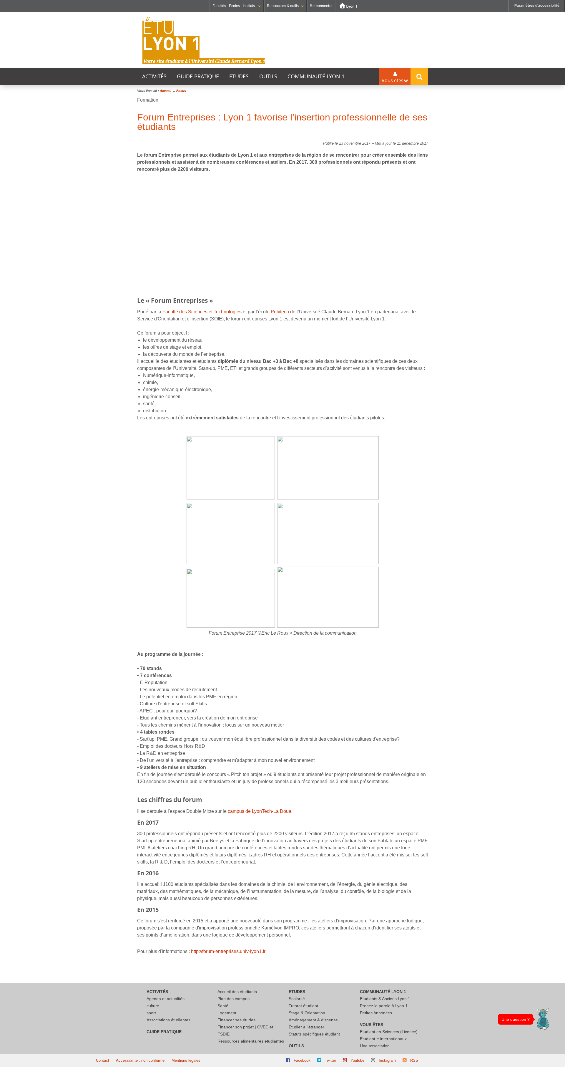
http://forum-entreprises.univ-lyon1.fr (228, 951)
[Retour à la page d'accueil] (203, 40)
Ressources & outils (283, 6)
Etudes (239, 76)
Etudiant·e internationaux (383, 1038)
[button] (543, 1019)
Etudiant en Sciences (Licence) (389, 1031)
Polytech (280, 311)
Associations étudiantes (168, 1020)
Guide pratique (198, 76)
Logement (226, 1012)
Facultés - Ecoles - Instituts (234, 6)
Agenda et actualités (166, 998)
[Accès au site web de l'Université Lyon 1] (348, 6)
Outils (268, 76)
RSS (414, 1060)
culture (153, 1005)
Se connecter (321, 6)
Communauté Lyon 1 (316, 76)
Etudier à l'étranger (306, 1027)
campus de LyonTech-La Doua (259, 811)
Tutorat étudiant (303, 1005)
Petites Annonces (376, 1012)
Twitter (330, 1060)
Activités (154, 76)
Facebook (302, 1060)
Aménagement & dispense (313, 1020)
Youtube (357, 1060)
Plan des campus (233, 998)
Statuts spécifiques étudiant (314, 1034)
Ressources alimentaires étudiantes (250, 1041)
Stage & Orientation (307, 1012)
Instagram (387, 1060)
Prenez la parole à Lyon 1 (384, 1005)
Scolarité (297, 998)
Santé (222, 1005)
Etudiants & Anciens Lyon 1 (385, 998)
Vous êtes (371, 1024)
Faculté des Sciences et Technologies (201, 311)
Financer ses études (236, 1020)
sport (151, 1012)
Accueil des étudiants (237, 991)
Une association (375, 1045)
